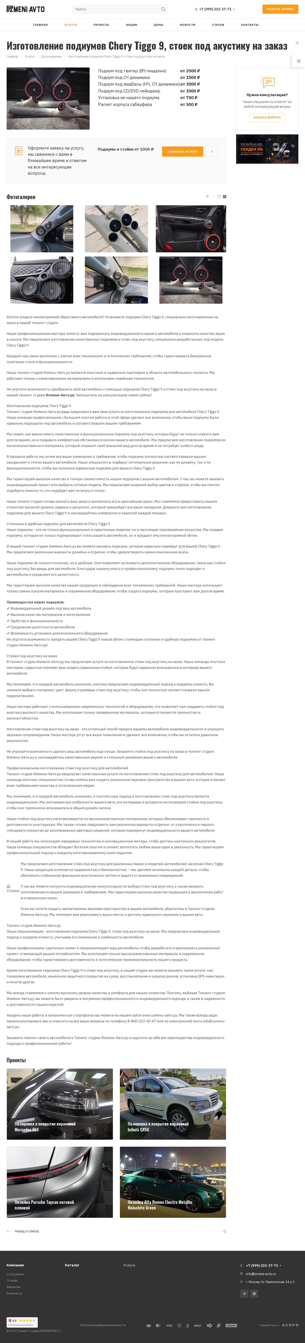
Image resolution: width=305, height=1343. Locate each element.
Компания (15, 1265)
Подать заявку (280, 9)
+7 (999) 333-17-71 (215, 9)
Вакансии (13, 1287)
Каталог (72, 1265)
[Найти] (164, 9)
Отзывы (12, 1280)
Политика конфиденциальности (103, 1325)
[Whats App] (254, 1294)
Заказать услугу (182, 151)
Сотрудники (15, 1274)
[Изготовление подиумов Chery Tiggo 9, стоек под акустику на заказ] (48, 98)
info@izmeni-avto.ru (261, 1274)
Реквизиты (14, 1293)
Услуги (129, 1265)
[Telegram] (244, 1294)
